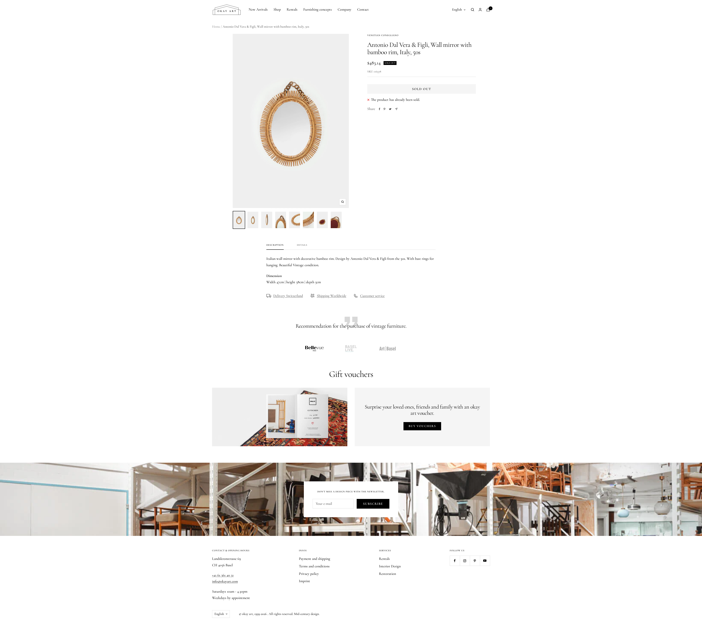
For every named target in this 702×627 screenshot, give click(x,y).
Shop (277, 9)
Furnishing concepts (317, 9)
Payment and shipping (314, 559)
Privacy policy (309, 574)
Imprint (304, 581)
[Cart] (488, 9)
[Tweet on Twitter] (390, 109)
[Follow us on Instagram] (465, 561)
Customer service (372, 296)
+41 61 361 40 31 (223, 575)
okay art (247, 614)
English (457, 9)
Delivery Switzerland (288, 296)
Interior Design (390, 566)
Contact (363, 9)
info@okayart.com (225, 581)
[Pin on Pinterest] (384, 109)
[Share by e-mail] (396, 109)
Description (275, 245)
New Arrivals (258, 9)
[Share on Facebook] (379, 109)
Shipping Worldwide (331, 296)
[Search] (472, 9)
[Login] (480, 9)
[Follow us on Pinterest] (475, 561)
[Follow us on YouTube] (485, 561)
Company (344, 9)
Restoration (387, 574)
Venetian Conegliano (383, 35)
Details (302, 245)
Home (216, 27)
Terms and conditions (314, 566)
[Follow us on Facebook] (455, 561)
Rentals (292, 9)
